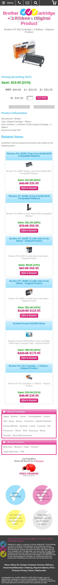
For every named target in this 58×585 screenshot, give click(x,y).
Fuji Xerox (29, 421)
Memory (18, 447)
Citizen (46, 416)
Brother (14, 416)
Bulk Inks (7, 447)
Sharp (42, 430)
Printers (34, 447)
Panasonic (8, 430)
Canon (23, 416)
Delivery (49, 565)
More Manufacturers (22, 435)
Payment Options (41, 568)
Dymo (11, 421)
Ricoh (18, 430)
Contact (23, 565)
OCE (25, 430)
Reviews (40, 461)
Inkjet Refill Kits (11, 452)
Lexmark (41, 426)
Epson (19, 421)
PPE (22, 452)
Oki (49, 426)
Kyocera (24, 426)
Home (7, 565)
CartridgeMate (29, 15)
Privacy (24, 570)
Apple (6, 416)
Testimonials (40, 570)
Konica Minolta (10, 426)
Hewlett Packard (43, 421)
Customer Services (36, 565)
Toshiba (7, 435)
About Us (15, 565)
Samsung (33, 430)
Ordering (29, 568)
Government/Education (13, 568)
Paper (26, 447)
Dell (5, 421)
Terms (31, 570)
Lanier (32, 426)
